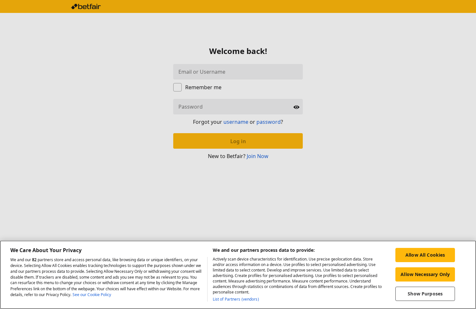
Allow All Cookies (425, 255)
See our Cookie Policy (92, 294)
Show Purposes (425, 294)
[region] (238, 274)
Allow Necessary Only (425, 274)
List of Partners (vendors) (236, 299)
